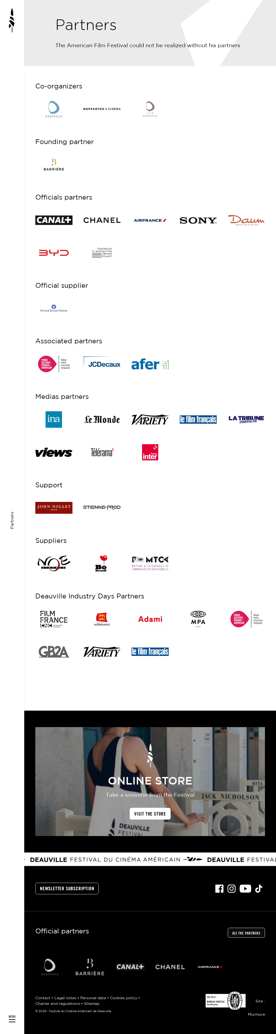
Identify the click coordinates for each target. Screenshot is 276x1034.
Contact (43, 998)
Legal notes (65, 998)
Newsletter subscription (67, 889)
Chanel (170, 967)
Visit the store (150, 814)
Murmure (256, 1014)
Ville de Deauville (50, 967)
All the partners (246, 933)
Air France (210, 967)
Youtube (245, 889)
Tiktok (258, 889)
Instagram (231, 889)
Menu (12, 517)
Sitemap (91, 1004)
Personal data (93, 998)
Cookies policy (124, 998)
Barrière (90, 967)
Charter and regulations (58, 1004)
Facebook (219, 889)
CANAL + (130, 967)
